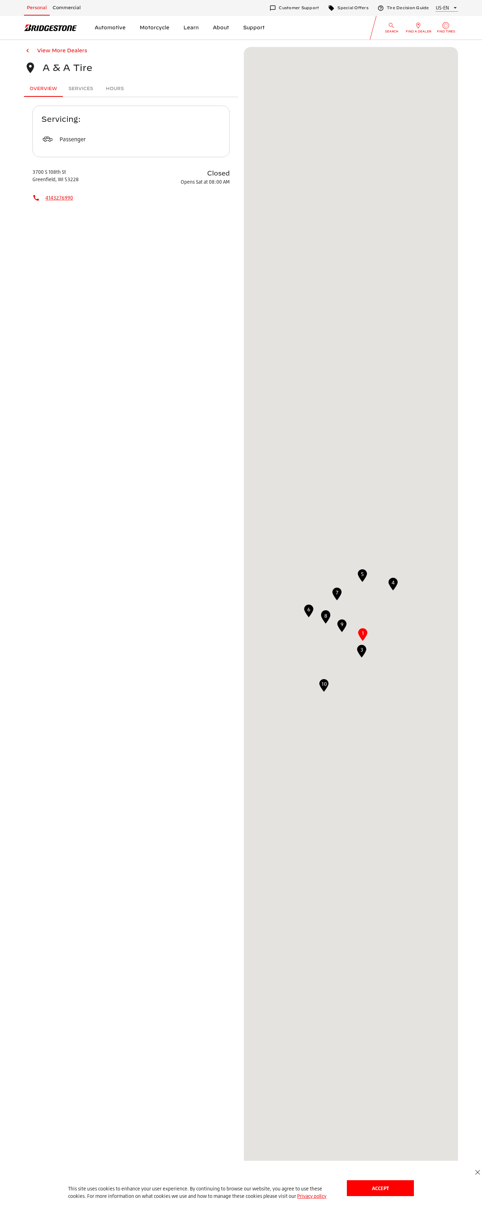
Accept (380, 1188)
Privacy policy (311, 1196)
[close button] (477, 1172)
